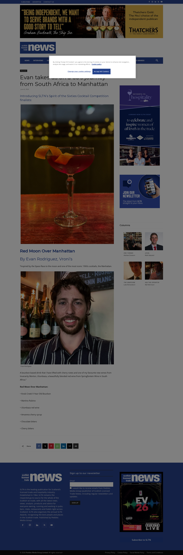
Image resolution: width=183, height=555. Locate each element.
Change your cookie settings (79, 71)
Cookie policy (96, 64)
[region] (92, 66)
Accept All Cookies (101, 71)
